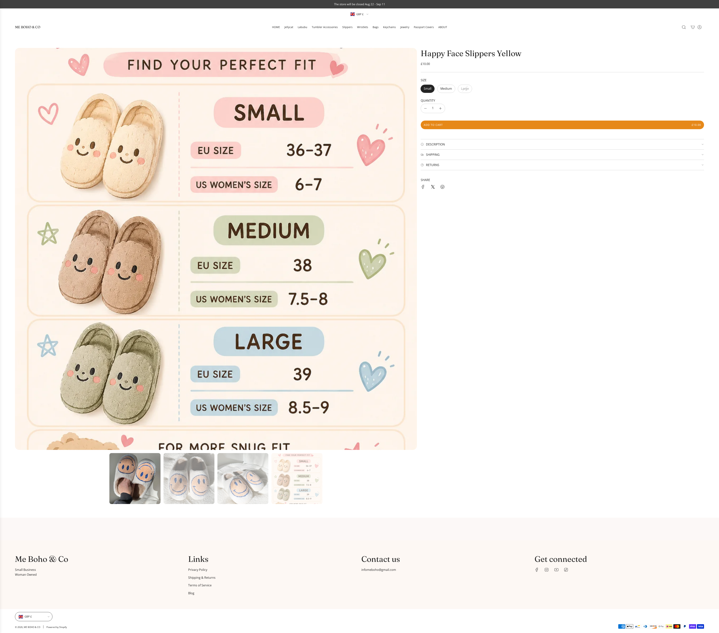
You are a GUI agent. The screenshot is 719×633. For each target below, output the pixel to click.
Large (465, 88)
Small (427, 88)
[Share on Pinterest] (442, 187)
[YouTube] (556, 569)
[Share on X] (432, 187)
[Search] (683, 27)
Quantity (428, 100)
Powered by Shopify (56, 627)
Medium (446, 88)
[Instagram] (546, 569)
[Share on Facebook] (422, 187)
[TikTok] (566, 569)
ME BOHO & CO (27, 27)
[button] (19, 249)
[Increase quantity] (440, 108)
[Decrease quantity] (425, 108)
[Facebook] (536, 569)
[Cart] (692, 27)
